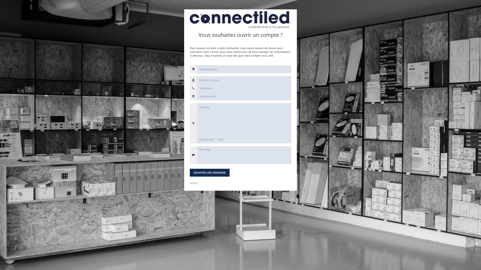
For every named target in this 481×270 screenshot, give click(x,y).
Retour (194, 183)
